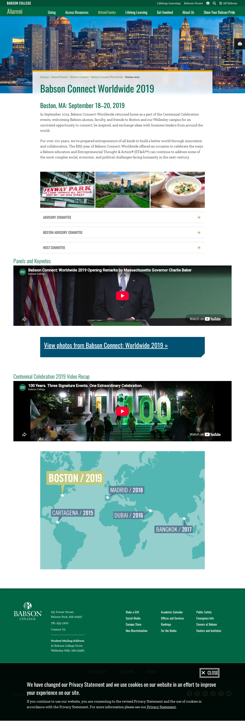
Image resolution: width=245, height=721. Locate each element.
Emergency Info (205, 618)
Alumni (14, 11)
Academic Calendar (172, 612)
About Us (188, 12)
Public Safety (204, 612)
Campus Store (133, 624)
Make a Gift (132, 612)
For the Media (168, 630)
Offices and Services (172, 618)
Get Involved (165, 12)
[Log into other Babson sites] (208, 3)
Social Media (133, 618)
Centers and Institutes (208, 630)
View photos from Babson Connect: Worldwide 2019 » (106, 345)
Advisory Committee (66, 217)
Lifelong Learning (168, 3)
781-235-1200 (59, 623)
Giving (52, 12)
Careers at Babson (206, 624)
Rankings (166, 624)
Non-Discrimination (136, 630)
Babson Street (193, 3)
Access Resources (76, 12)
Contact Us (58, 629)
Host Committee (63, 247)
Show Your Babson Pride (219, 12)
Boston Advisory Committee (72, 232)
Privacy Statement (161, 707)
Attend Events (107, 12)
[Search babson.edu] (214, 3)
